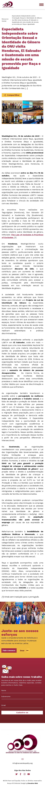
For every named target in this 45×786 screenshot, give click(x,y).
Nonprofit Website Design (16, 783)
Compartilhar (13, 95)
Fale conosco (9, 650)
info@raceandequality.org (22, 763)
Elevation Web (33, 783)
